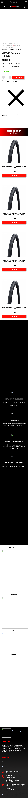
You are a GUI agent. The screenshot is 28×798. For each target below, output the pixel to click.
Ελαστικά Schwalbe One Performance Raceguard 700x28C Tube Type (14, 260)
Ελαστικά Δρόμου (8, 47)
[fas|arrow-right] (14, 410)
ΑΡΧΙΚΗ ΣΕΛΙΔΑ (7, 43)
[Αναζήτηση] (2, 2)
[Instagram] (2, 762)
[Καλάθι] (25, 7)
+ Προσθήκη (18, 77)
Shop (16, 43)
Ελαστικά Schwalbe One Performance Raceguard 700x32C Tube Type (14, 213)
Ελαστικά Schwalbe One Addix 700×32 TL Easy (14, 307)
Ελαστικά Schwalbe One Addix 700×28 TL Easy (14, 166)
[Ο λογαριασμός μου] (14, 2)
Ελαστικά (17, 45)
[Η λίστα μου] (17, 2)
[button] (26, 2)
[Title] (11, 2)
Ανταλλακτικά (7, 45)
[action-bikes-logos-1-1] (14, 7)
